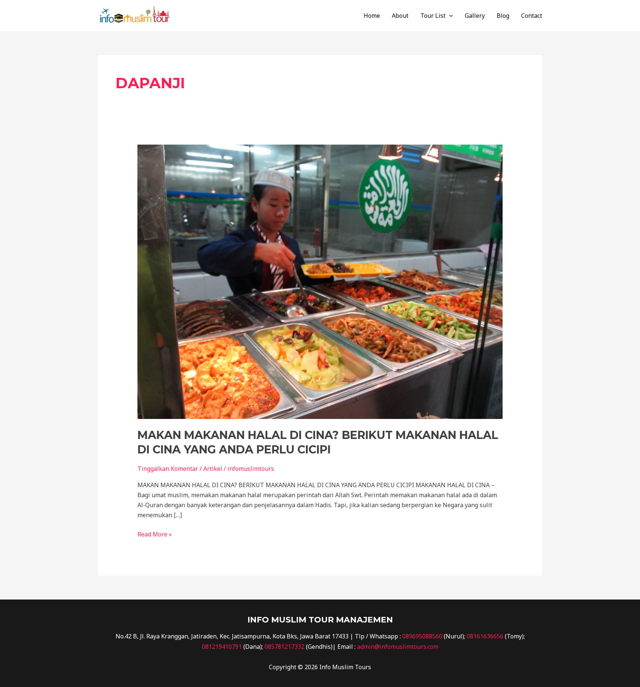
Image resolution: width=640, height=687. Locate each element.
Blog (503, 15)
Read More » (154, 533)
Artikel (212, 469)
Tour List (433, 15)
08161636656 (485, 636)
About (400, 15)
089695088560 (422, 636)
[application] (449, 16)
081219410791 (222, 647)
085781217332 (284, 647)
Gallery (475, 15)
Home (372, 15)
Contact (531, 15)
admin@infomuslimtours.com (398, 647)
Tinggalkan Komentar (167, 469)
